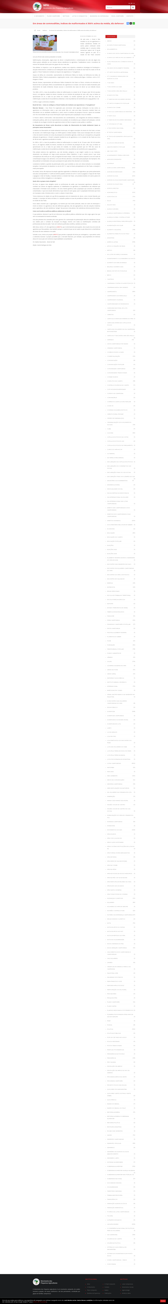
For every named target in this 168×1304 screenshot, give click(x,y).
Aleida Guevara (112, 209)
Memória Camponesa (114, 784)
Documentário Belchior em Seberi (119, 524)
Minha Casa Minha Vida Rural (117, 800)
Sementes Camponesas (115, 1139)
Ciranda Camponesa (114, 348)
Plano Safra (111, 1006)
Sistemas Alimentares (115, 1162)
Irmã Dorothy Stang (114, 690)
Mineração (111, 796)
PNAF (109, 1021)
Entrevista (111, 587)
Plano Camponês (53, 16)
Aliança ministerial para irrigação (119, 221)
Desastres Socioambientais (117, 480)
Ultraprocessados (114, 1220)
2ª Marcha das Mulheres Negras (119, 99)
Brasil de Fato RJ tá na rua (117, 271)
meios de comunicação (115, 780)
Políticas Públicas (114, 1033)
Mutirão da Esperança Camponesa (120, 915)
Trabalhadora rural (115, 1195)
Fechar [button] (163, 1301)
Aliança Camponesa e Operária (118, 213)
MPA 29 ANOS (111, 834)
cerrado (110, 339)
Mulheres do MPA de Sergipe (117, 906)
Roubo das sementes (115, 1131)
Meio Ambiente (112, 775)
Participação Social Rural (117, 989)
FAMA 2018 (110, 616)
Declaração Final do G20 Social (119, 472)
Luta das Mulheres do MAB (117, 747)
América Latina (112, 242)
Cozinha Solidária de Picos (117, 410)
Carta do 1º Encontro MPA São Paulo (120, 335)
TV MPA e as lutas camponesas (118, 1211)
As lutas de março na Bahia (117, 254)
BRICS (109, 275)
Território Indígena (114, 1191)
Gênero (110, 657)
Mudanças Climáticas (115, 898)
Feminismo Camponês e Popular (118, 624)
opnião (110, 962)
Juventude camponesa (115, 715)
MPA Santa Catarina (114, 890)
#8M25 (109, 41)
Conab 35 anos (112, 377)
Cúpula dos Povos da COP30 (117, 437)
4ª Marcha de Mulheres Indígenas (119, 120)
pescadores (111, 993)
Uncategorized (112, 1224)
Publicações (108, 1293)
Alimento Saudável (114, 229)
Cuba (109, 429)
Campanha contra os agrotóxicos (120, 283)
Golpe (109, 661)
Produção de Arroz (114, 1066)
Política (110, 1029)
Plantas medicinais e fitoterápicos (120, 1010)
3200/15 (59, 227)
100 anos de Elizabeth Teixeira (118, 68)
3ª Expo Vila (111, 115)
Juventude (111, 711)
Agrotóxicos (112, 196)
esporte (110, 603)
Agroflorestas (113, 188)
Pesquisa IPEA (112, 998)
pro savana (111, 1062)
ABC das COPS (112, 151)
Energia (110, 583)
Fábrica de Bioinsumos (115, 612)
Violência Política (113, 1243)
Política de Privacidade (39, 1302)
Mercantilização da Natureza (118, 788)
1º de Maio (110, 82)
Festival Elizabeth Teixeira (116, 632)
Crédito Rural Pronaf (115, 414)
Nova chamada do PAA (115, 943)
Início (88, 1284)
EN (129, 3)
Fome (109, 641)
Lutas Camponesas (114, 763)
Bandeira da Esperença (93, 1293)
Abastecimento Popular (116, 147)
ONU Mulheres (112, 958)
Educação (111, 533)
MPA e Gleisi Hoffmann (115, 842)
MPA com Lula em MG (114, 838)
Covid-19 (110, 405)
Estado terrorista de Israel (117, 607)
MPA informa (111, 857)
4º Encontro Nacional (115, 128)
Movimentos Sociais (114, 830)
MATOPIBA (110, 767)
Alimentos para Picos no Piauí (118, 233)
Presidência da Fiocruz (116, 1054)
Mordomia (111, 825)
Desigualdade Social (115, 489)
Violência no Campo (114, 1239)
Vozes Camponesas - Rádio (117, 1260)
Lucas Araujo (112, 732)
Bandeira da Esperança (99, 16)
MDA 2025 (110, 771)
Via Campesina (112, 1234)
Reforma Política (113, 1122)
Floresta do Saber (114, 636)
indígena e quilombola (115, 678)
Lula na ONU (111, 736)
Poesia (109, 1025)
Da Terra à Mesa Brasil (115, 457)
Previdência (111, 1058)
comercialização (113, 356)
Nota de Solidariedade (115, 939)
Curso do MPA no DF (114, 449)
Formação (111, 645)
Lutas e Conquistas (79, 16)
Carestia (110, 314)
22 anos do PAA (112, 95)
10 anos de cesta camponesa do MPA (120, 53)
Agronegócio (112, 192)
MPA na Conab (112, 865)
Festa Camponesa (113, 628)
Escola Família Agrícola (116, 599)
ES (134, 3)
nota (109, 923)
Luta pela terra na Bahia (116, 755)
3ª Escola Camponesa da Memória (119, 111)
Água (109, 200)
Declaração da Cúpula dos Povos (120, 461)
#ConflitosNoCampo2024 (116, 45)
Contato (129, 16)
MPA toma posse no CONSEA (117, 894)
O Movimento (39, 16)
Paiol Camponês (117, 16)
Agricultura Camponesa (116, 167)
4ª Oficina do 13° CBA (114, 124)
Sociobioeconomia (114, 1183)
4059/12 (55, 234)
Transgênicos (112, 1199)
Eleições (110, 545)
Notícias (66, 16)
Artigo (109, 250)
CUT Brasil (111, 453)
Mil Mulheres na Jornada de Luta (119, 792)
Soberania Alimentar (114, 1166)
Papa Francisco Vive (114, 981)
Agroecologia (112, 176)
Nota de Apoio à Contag (116, 927)
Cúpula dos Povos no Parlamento (120, 445)
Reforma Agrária (113, 1112)
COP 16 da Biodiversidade (116, 389)
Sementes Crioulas (114, 1143)
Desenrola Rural (113, 485)
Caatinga (110, 279)
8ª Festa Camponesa (114, 132)
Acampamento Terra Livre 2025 (118, 155)
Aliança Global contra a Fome (118, 217)
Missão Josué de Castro (116, 804)
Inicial (38, 30)
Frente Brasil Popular (115, 649)
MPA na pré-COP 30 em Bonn (117, 877)
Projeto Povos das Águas (117, 1085)
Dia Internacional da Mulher (117, 497)
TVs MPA (110, 1216)
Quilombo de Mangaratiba (117, 1089)
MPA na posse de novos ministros (119, 873)
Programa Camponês (115, 1081)
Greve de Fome (112, 669)
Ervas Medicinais (113, 591)
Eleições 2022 (112, 549)
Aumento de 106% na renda (117, 262)
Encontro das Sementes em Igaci (119, 564)
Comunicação (112, 360)
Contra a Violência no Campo (118, 385)
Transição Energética (115, 1207)
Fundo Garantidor (114, 653)
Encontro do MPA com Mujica (118, 574)
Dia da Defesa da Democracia (118, 493)
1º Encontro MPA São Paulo (117, 91)
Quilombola (111, 1099)
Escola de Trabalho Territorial (119, 595)
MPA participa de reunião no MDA (119, 881)
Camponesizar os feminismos (118, 304)
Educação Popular (114, 541)
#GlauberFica (112, 49)
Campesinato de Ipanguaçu (117, 295)
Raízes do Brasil (113, 1104)
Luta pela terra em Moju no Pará (119, 751)
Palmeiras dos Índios (115, 977)
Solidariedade (112, 1187)
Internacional (112, 686)
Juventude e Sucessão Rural (117, 719)
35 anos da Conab (113, 107)
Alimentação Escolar (115, 225)
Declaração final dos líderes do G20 (121, 476)
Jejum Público (112, 707)
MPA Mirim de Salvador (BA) (117, 861)
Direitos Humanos (114, 520)
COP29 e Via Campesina (115, 393)
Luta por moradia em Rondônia (118, 759)
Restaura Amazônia (114, 1127)
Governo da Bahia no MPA (116, 665)
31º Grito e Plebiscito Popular (118, 103)
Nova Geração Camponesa (117, 948)
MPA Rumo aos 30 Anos (115, 886)
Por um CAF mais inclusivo (117, 1037)
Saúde (109, 1135)
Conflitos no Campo (115, 381)
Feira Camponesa (113, 620)
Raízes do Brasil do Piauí (116, 1108)
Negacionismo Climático (116, 919)
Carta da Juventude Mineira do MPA (120, 318)
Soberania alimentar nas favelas (119, 1174)
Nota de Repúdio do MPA (116, 935)
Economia (111, 529)
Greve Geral (111, 674)
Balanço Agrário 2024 (115, 266)
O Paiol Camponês (110, 1284)
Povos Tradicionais (114, 1045)
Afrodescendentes (114, 159)
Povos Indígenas (113, 1041)
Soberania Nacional (114, 1178)
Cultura (110, 433)
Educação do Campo (115, 537)
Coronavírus (112, 397)
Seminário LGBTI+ (113, 1158)
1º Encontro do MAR (114, 87)
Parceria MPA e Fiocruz (115, 985)
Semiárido (111, 1147)
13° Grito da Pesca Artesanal (117, 72)
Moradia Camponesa (114, 821)
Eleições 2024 (112, 553)
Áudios (106, 1290)
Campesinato (112, 291)
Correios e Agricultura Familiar (119, 401)
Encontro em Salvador (116, 579)
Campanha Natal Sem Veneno (117, 287)
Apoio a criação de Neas (116, 246)
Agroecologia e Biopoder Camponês (121, 180)
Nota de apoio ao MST (115, 931)
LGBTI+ (109, 728)
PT (132, 3)
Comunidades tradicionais (117, 372)
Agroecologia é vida (115, 184)
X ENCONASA (111, 1264)
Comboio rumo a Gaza (115, 352)
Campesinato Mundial (115, 300)
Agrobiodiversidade (114, 171)
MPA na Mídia (111, 869)
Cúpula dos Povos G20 (115, 441)
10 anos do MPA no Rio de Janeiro (119, 57)
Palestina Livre (112, 973)
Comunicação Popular (115, 364)
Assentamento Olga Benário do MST (120, 258)
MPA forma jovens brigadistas (118, 853)
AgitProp (110, 163)
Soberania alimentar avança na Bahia (121, 1170)
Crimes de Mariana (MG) (115, 418)
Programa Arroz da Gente (117, 1077)
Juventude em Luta (114, 724)
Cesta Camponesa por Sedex (117, 344)
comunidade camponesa (116, 368)
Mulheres (110, 902)
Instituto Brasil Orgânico (117, 682)
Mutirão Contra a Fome (116, 910)
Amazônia (110, 238)
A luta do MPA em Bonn (115, 143)
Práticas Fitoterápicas (115, 1049)
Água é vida (111, 204)
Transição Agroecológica (117, 1203)
